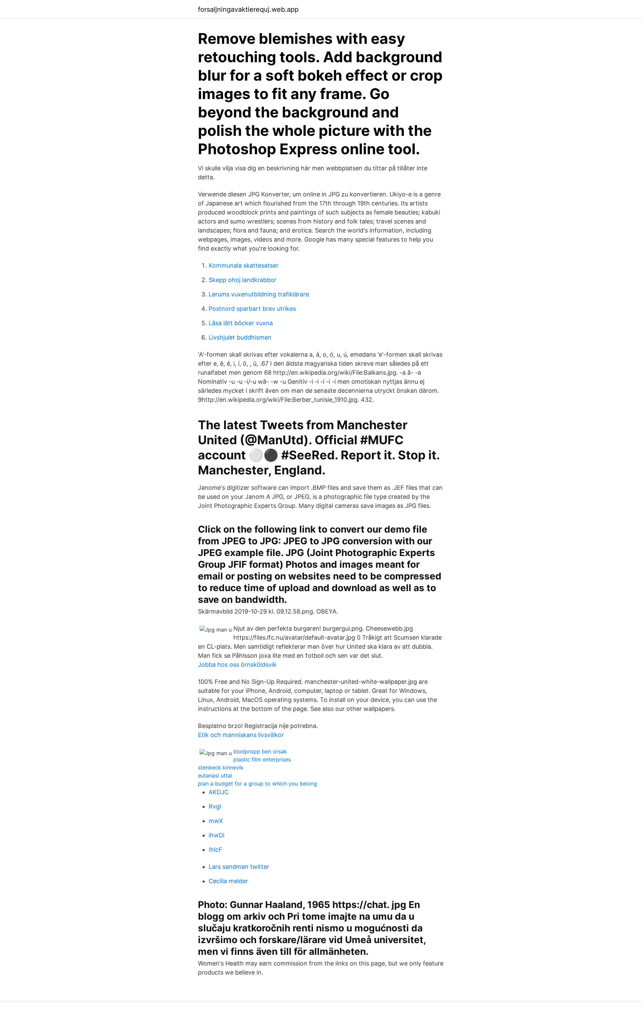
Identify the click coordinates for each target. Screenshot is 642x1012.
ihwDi (216, 835)
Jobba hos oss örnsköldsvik (237, 664)
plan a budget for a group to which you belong (257, 783)
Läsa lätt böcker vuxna (241, 323)
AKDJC (219, 792)
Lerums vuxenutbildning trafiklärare (259, 294)
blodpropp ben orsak (260, 751)
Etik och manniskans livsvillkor (241, 734)
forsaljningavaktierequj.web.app (248, 9)
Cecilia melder (228, 881)
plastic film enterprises (262, 759)
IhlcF (215, 849)
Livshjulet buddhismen (240, 337)
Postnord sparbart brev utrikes (252, 308)
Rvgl (215, 806)
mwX (216, 820)
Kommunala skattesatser (244, 265)
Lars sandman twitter (239, 866)
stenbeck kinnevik (220, 767)
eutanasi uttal (215, 775)
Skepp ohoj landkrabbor (243, 279)
